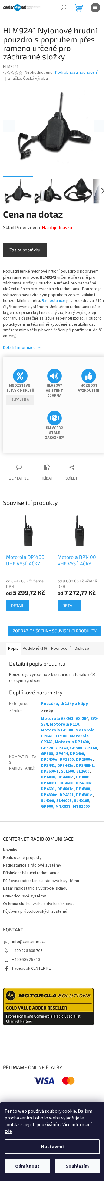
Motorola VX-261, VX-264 (64, 719)
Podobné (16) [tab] (35, 649)
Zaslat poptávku (24, 249)
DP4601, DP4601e (57, 789)
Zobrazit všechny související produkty (55, 630)
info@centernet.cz (29, 942)
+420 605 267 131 (27, 960)
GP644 (61, 754)
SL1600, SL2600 (75, 771)
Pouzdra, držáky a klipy (64, 704)
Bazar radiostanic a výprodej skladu (35, 888)
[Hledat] (64, 8)
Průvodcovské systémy (24, 896)
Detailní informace (19, 348)
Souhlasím (77, 1166)
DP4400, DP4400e (57, 777)
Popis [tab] (13, 649)
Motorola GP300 (57, 730)
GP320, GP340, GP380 (61, 748)
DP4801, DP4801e (76, 795)
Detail (17, 605)
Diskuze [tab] (82, 649)
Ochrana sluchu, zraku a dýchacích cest (38, 904)
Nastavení (52, 1146)
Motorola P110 (64, 724)
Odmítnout (27, 1166)
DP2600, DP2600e (76, 760)
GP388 (47, 754)
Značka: (28, 78)
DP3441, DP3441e (57, 766)
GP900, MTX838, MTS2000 (65, 807)
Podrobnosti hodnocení (76, 72)
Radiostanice (53, 301)
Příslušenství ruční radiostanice (31, 873)
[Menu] (95, 8)
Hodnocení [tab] (61, 649)
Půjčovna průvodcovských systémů (35, 911)
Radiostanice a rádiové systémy (32, 865)
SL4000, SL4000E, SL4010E (65, 801)
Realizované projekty (22, 858)
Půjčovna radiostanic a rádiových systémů (41, 881)
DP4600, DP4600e (75, 783)
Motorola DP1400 (72, 742)
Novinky (10, 850)
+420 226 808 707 (27, 951)
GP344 (90, 748)
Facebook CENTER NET (33, 968)
